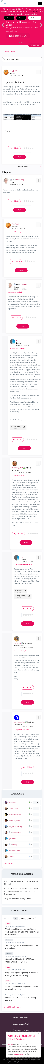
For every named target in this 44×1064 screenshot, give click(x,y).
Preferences (34, 18)
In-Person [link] (31, 918)
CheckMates (12, 1007)
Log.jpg (19, 590)
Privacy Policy (33, 11)
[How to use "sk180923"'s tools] (3, 166)
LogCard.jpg (17, 427)
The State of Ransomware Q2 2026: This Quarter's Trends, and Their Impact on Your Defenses (22, 932)
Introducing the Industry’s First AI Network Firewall (21, 882)
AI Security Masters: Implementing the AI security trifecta (21, 987)
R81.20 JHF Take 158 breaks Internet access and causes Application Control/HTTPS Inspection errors (21, 891)
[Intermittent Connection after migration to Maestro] (40, 166)
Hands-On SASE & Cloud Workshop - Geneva (21, 999)
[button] (9, 18)
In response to (13, 232)
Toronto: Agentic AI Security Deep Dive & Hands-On (21, 946)
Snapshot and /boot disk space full (17, 898)
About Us (27, 1062)
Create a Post (35, 45)
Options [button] (39, 51)
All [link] (16, 918)
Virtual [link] (22, 918)
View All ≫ (8, 864)
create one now (19, 1054)
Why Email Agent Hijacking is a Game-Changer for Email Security (21, 974)
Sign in (10, 1044)
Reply (19, 157)
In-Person (9, 940)
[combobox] (22, 59)
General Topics (10, 51)
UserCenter (35, 1062)
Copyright (8, 1062)
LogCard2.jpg (21, 595)
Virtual (8, 923)
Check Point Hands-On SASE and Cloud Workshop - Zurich (19, 960)
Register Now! (18, 35)
